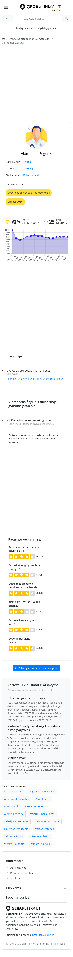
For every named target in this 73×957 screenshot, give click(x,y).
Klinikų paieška (24, 28)
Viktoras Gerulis (13, 791)
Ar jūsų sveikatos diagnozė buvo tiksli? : (25, 548)
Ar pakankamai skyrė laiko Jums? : (24, 622)
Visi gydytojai (15, 201)
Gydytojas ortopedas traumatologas (29, 192)
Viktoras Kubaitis (40, 836)
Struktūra (16, 878)
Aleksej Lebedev (34, 806)
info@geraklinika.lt (43, 935)
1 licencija (28, 168)
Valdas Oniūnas (44, 829)
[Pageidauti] (28, 129)
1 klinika (27, 161)
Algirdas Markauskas (42, 791)
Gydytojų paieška (48, 28)
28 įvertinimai (31, 175)
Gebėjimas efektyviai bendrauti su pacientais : (24, 585)
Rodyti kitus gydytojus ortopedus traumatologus (35, 378)
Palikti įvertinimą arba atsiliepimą (38, 668)
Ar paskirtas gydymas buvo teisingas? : (25, 567)
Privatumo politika (21, 873)
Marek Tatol (43, 799)
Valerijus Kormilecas (42, 814)
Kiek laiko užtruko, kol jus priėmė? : (24, 603)
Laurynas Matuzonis (47, 821)
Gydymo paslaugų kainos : (19, 640)
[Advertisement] (36, 83)
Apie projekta (18, 867)
